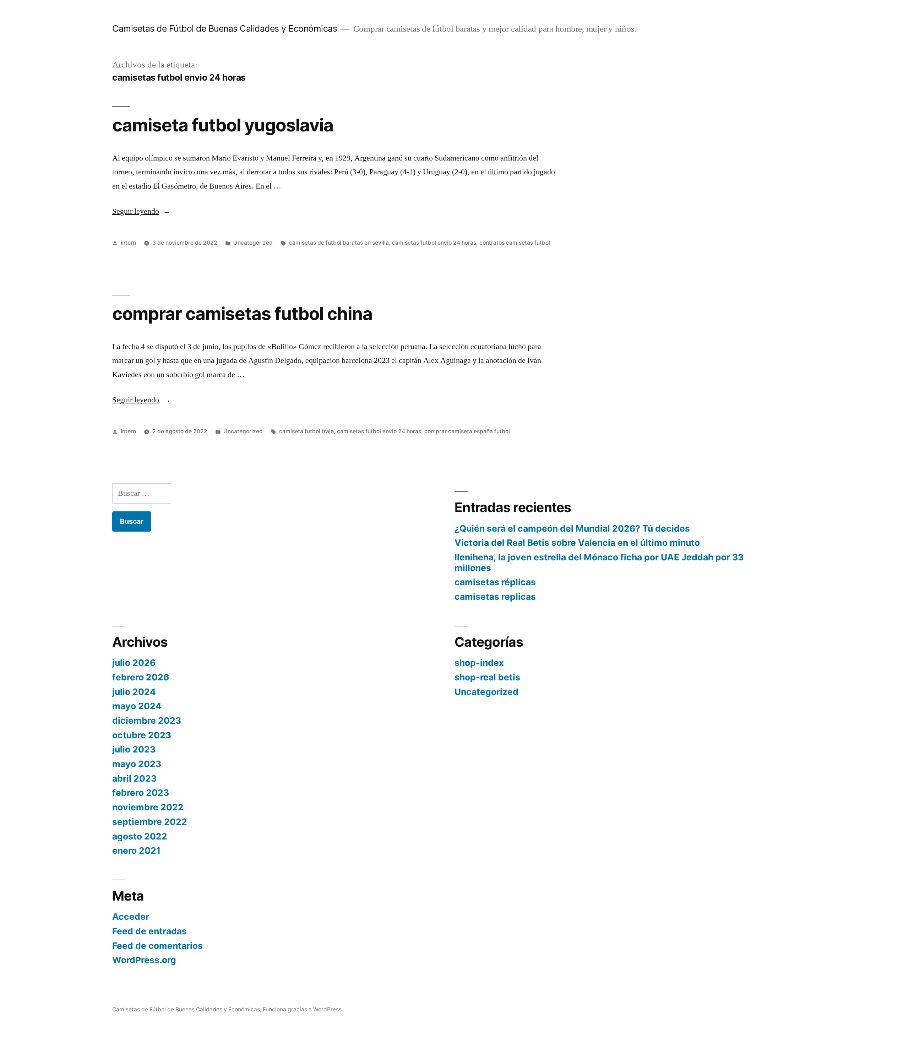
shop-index (479, 662)
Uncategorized (253, 242)
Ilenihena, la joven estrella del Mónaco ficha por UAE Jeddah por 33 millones (599, 562)
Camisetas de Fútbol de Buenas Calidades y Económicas (224, 28)
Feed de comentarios (157, 945)
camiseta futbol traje (306, 431)
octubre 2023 (141, 735)
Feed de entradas (149, 931)
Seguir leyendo (141, 211)
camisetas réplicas (495, 582)
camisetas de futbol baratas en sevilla (339, 242)
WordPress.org (144, 960)
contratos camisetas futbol (514, 242)
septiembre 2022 (149, 821)
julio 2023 (134, 749)
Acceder (130, 916)
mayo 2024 (137, 706)
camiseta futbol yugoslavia (222, 125)
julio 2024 (134, 691)
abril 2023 (134, 778)
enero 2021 (136, 850)
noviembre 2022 (148, 807)
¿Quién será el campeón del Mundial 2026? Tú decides (572, 528)
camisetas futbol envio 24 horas (434, 242)
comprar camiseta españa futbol (467, 431)
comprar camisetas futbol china (242, 313)
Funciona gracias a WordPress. (303, 1009)
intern (128, 242)
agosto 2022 (139, 836)
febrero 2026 (140, 677)
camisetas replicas (495, 596)
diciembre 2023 (146, 720)
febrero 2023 (140, 792)
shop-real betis (487, 677)
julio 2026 (134, 662)
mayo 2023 (136, 764)
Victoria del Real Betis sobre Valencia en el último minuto (577, 542)
